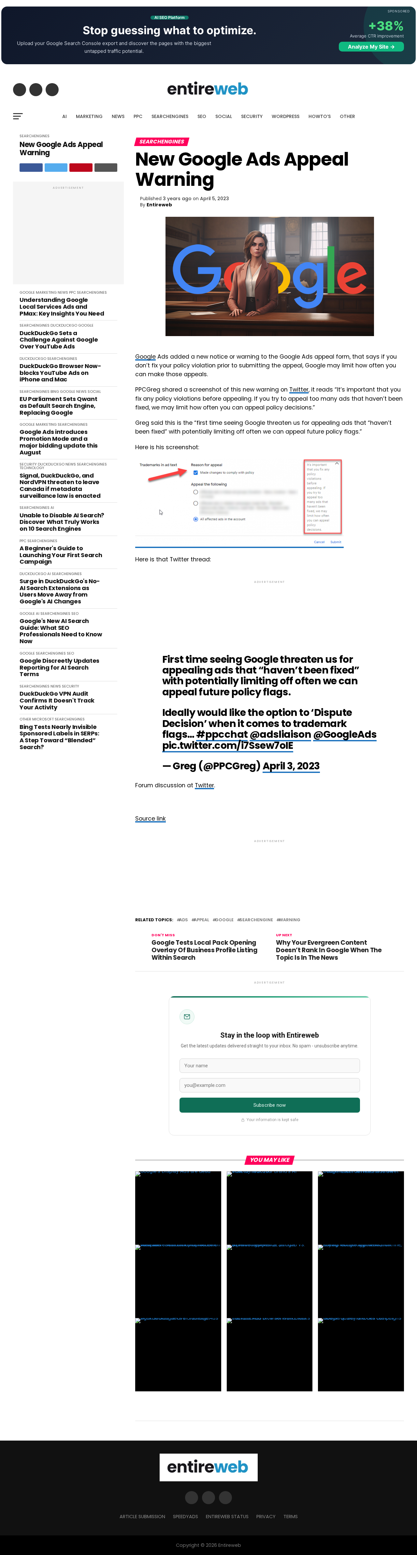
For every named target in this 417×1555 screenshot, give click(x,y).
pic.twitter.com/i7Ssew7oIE (227, 745)
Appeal (201, 920)
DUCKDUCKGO (63, 325)
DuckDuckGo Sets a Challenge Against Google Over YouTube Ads (59, 340)
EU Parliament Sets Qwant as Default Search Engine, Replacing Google (58, 406)
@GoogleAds (345, 734)
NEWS (118, 116)
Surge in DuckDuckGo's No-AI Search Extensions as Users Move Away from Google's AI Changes (60, 591)
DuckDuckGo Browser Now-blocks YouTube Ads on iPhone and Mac (60, 373)
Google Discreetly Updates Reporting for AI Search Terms (59, 668)
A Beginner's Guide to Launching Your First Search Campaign (61, 555)
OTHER (347, 116)
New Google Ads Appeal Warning (61, 149)
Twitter (299, 389)
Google (145, 357)
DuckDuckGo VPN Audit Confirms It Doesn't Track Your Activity (57, 700)
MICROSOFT (43, 719)
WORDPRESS (285, 116)
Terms (290, 1516)
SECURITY (252, 116)
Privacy (266, 1516)
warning (289, 920)
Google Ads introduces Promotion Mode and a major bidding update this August (59, 442)
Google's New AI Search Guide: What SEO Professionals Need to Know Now (61, 631)
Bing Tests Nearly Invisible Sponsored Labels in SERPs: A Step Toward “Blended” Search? (59, 737)
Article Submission (142, 1516)
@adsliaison (280, 734)
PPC (138, 116)
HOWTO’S (320, 116)
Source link (150, 818)
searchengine (256, 920)
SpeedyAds (185, 1516)
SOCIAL (223, 116)
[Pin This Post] (81, 167)
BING (54, 391)
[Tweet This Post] (56, 167)
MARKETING (89, 116)
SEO (201, 116)
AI (64, 116)
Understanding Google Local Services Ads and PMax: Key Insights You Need (62, 307)
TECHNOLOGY (32, 467)
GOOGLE (27, 292)
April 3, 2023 (291, 766)
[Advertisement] (68, 236)
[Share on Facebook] (31, 167)
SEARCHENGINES (169, 116)
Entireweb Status (227, 1516)
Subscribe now (269, 1105)
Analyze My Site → (371, 46)
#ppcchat (222, 734)
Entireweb (159, 204)
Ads (183, 920)
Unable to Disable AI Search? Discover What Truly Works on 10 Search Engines (62, 522)
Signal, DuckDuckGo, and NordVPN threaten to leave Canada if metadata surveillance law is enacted (60, 485)
